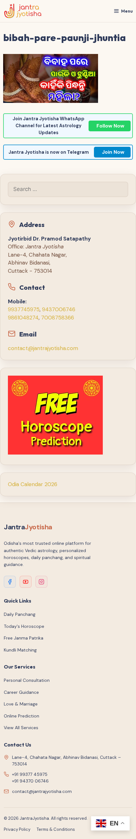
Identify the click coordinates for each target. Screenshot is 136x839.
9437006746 (58, 309)
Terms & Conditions (56, 829)
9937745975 (24, 309)
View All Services (21, 727)
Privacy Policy (17, 829)
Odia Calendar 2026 (32, 484)
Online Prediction (21, 716)
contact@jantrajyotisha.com (43, 348)
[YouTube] (26, 582)
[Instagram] (41, 582)
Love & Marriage (21, 704)
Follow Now (110, 125)
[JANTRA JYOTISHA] (23, 11)
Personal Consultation (27, 680)
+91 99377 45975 (29, 774)
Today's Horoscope (24, 626)
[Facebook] (10, 582)
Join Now (113, 152)
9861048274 (23, 317)
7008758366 (57, 317)
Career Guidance (21, 692)
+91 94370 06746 (30, 781)
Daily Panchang (19, 614)
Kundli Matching (20, 650)
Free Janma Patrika (23, 638)
